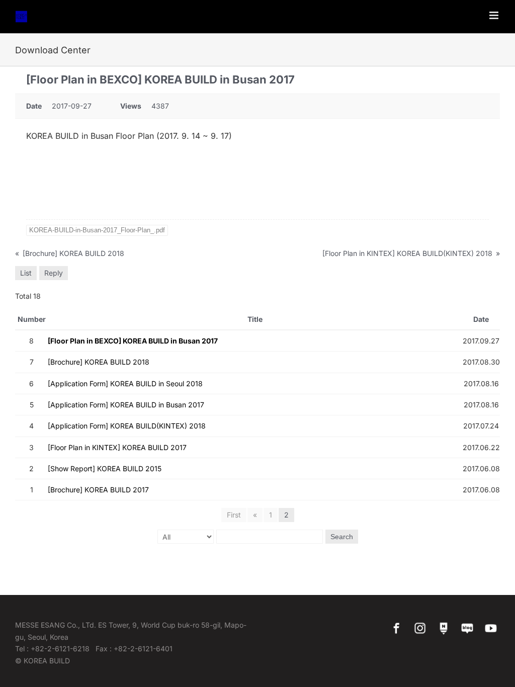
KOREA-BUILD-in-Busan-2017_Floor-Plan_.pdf (97, 230)
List (26, 273)
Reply (53, 273)
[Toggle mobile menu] (494, 15)
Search (341, 537)
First (234, 514)
